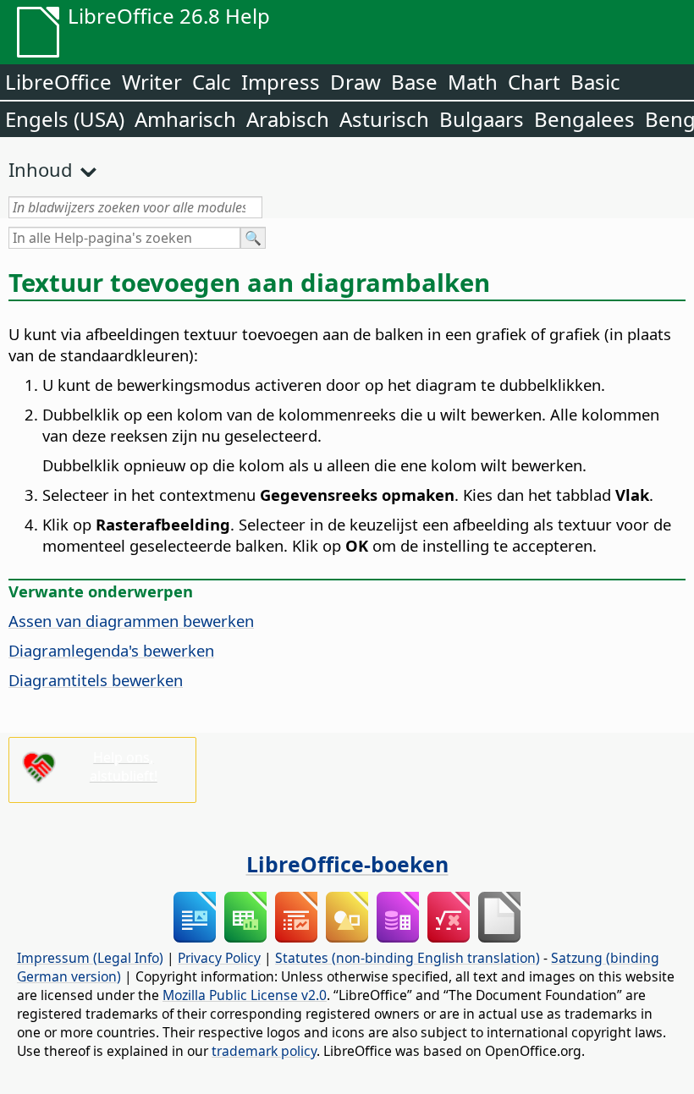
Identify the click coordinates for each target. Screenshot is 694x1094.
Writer (152, 82)
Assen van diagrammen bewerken (131, 620)
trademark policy (264, 1051)
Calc (211, 82)
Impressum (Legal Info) (90, 957)
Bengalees (584, 119)
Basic (595, 82)
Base (414, 82)
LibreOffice (58, 82)
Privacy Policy (219, 957)
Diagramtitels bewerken (95, 679)
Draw (355, 82)
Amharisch (185, 119)
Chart (534, 82)
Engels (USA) (64, 119)
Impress (280, 82)
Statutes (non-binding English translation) (407, 957)
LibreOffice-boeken (347, 863)
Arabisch (287, 119)
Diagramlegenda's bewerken (111, 650)
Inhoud (40, 169)
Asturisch (384, 119)
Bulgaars (481, 119)
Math (473, 82)
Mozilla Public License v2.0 (244, 995)
